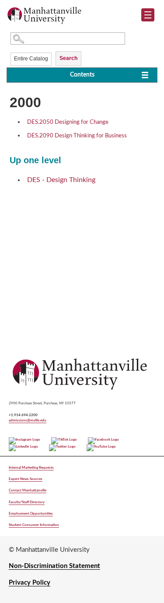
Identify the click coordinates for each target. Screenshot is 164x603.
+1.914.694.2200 (23, 415)
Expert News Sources (25, 478)
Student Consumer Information (34, 524)
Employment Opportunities (31, 513)
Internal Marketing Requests (31, 467)
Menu (151, 16)
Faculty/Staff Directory (27, 502)
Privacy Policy (29, 582)
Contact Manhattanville (27, 490)
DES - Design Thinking (61, 179)
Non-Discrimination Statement (54, 566)
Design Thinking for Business (77, 136)
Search (68, 58)
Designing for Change (67, 122)
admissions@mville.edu (27, 420)
